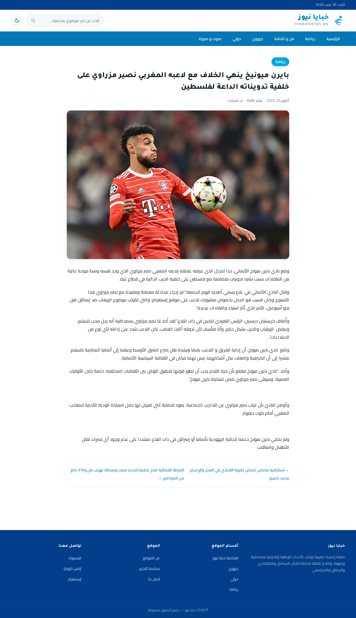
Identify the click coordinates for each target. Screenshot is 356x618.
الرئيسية (333, 38)
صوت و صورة (210, 38)
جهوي (257, 38)
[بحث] (33, 20)
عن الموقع (151, 558)
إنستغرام (74, 579)
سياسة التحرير (149, 568)
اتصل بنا (154, 579)
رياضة (310, 38)
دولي (237, 38)
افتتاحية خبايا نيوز (225, 558)
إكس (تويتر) (72, 568)
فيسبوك (74, 558)
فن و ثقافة (284, 38)
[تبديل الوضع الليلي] (17, 20)
